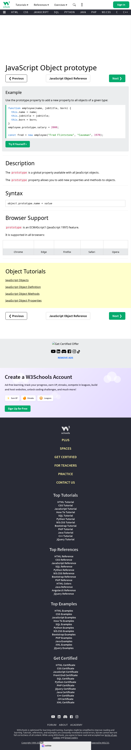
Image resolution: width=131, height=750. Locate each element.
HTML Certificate (65, 665)
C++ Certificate (65, 695)
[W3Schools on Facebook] (69, 352)
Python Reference (64, 570)
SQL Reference (63, 566)
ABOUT (63, 724)
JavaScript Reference (64, 563)
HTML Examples (64, 610)
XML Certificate (65, 702)
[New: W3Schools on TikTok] (78, 352)
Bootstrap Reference (64, 576)
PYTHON (69, 12)
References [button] (40, 4)
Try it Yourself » (18, 144)
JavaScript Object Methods (22, 294)
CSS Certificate (65, 668)
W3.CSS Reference (63, 573)
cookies (56, 737)
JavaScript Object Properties (23, 300)
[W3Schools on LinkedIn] (58, 352)
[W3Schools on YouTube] (53, 352)
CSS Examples (64, 614)
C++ (125, 12)
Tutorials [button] (21, 4)
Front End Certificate (65, 675)
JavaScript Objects (17, 280)
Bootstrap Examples (64, 634)
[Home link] (6, 4)
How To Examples (64, 620)
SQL (56, 12)
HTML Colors (63, 583)
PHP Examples (64, 637)
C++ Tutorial (65, 536)
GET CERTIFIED (65, 457)
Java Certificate (65, 692)
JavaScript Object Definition (23, 287)
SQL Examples (64, 624)
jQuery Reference (64, 593)
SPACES (65, 448)
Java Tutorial (65, 532)
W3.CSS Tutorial (65, 522)
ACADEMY (76, 724)
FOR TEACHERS (65, 465)
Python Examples (64, 627)
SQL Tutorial (65, 515)
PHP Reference (63, 580)
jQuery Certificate (65, 688)
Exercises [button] (60, 4)
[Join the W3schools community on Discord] (64, 352)
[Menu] (4, 12)
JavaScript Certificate (65, 671)
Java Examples (63, 641)
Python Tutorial (65, 519)
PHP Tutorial (65, 529)
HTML (14, 12)
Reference (68, 78)
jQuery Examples (64, 648)
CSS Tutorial (65, 505)
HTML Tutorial (65, 502)
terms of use (111, 735)
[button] (74, 5)
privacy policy (71, 737)
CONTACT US (65, 482)
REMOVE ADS (65, 357)
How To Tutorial (65, 512)
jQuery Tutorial (65, 539)
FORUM (51, 724)
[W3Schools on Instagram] (74, 352)
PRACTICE (65, 474)
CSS (26, 12)
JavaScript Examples (64, 617)
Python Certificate (65, 682)
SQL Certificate (65, 678)
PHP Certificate (65, 685)
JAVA (83, 12)
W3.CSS (106, 12)
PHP (94, 12)
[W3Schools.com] (65, 431)
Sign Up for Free (17, 408)
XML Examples (64, 644)
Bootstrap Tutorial (65, 525)
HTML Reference (63, 556)
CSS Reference (63, 559)
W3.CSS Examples (64, 631)
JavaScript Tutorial (65, 508)
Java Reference (64, 587)
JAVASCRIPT (41, 12)
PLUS (65, 440)
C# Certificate (65, 699)
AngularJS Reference (64, 590)
